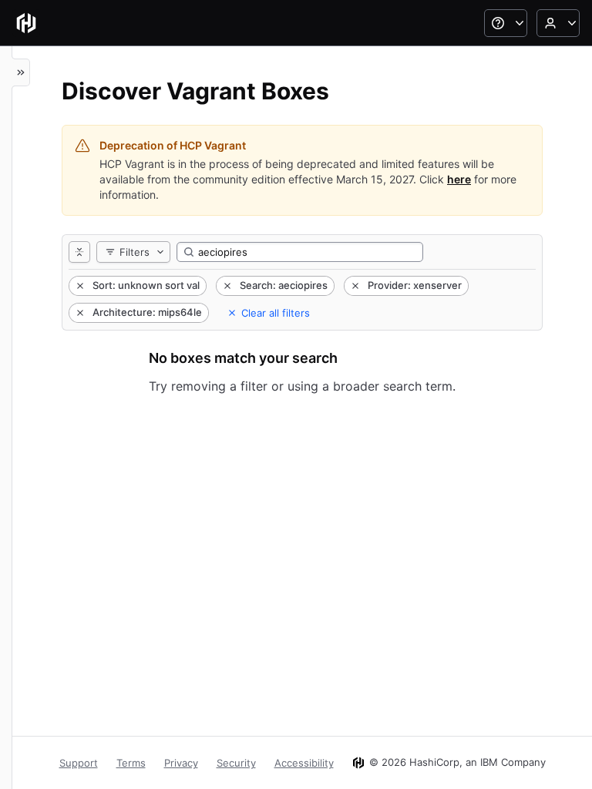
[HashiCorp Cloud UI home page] (26, 23)
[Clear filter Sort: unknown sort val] (78, 286)
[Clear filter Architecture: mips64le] (78, 313)
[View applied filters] (79, 252)
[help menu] (505, 23)
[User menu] (558, 23)
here (459, 179)
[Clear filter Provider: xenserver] (354, 286)
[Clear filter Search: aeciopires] (226, 286)
